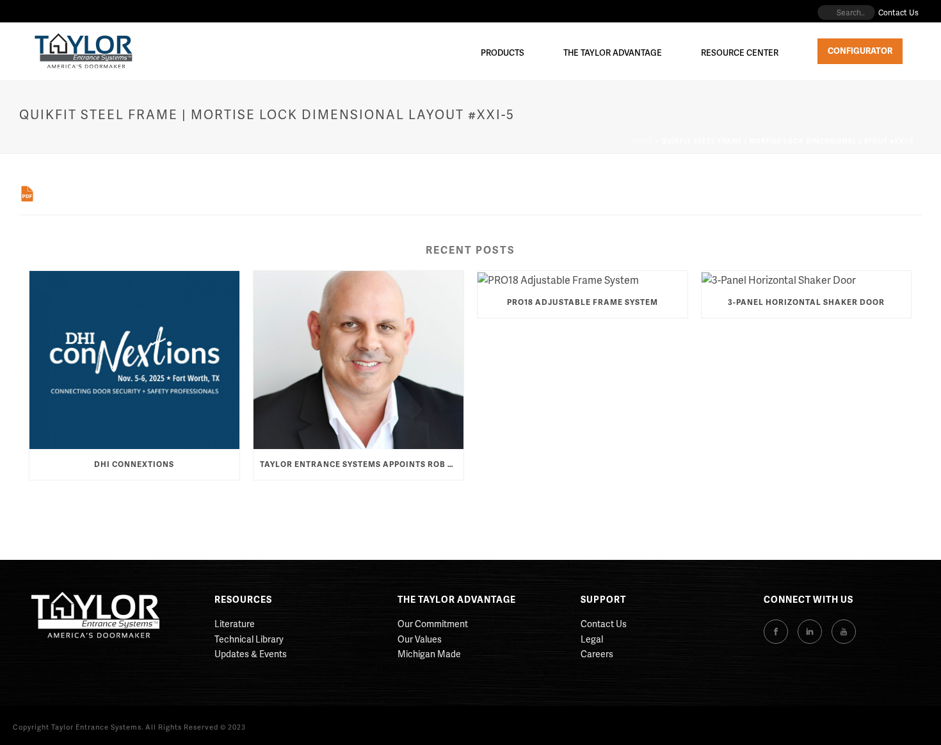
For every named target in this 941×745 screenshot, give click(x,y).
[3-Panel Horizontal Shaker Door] (807, 279)
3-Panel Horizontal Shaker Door (806, 302)
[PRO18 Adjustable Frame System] (583, 279)
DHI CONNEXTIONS (134, 464)
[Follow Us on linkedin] (810, 631)
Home (643, 140)
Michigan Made (429, 654)
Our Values (420, 639)
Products (502, 52)
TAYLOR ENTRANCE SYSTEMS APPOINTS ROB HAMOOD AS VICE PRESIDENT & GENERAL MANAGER (361, 464)
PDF (27, 194)
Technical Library (249, 639)
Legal (592, 639)
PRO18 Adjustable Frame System (582, 302)
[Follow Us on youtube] (844, 631)
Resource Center (739, 52)
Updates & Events (250, 654)
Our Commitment (433, 624)
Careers (597, 654)
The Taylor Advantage (612, 52)
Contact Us (604, 624)
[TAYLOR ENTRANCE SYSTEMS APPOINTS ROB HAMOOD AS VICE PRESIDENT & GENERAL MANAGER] (358, 360)
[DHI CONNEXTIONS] (134, 360)
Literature (234, 624)
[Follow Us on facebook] (776, 631)
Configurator (860, 50)
